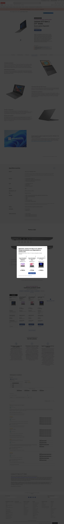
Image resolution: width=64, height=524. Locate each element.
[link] (22, 265)
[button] (26, 256)
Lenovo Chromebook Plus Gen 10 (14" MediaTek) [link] (22, 259)
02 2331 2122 (30, 275)
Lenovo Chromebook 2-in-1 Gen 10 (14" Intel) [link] (32, 259)
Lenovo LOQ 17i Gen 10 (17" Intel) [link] (41, 258)
